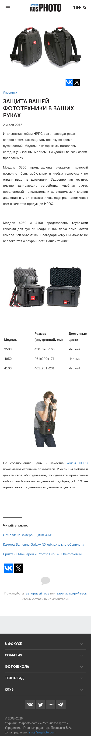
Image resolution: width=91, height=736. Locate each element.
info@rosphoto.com (42, 732)
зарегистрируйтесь (71, 593)
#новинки (10, 92)
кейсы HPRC (77, 463)
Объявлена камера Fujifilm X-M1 (28, 535)
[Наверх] (85, 721)
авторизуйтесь (37, 593)
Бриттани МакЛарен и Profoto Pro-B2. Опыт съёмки (42, 554)
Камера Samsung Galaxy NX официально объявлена (43, 544)
